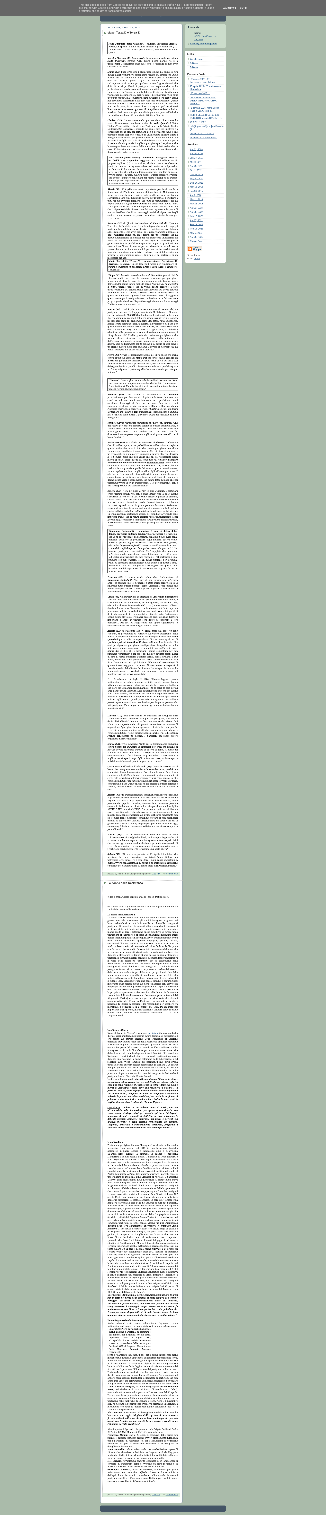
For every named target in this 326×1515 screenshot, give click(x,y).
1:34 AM (156, 1494)
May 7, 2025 (196, 233)
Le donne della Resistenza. (203, 138)
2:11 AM (156, 874)
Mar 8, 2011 (196, 162)
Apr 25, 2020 (196, 212)
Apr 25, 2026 (196, 237)
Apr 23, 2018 (196, 208)
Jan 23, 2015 (196, 191)
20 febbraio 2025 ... (200, 93)
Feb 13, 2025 (196, 229)
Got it (244, 8)
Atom (197, 258)
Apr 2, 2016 (195, 195)
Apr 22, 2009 (196, 149)
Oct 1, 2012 (196, 170)
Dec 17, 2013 (196, 183)
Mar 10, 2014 (196, 187)
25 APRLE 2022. (198, 122)
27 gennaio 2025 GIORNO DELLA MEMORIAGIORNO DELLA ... (203, 101)
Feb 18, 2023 (196, 224)
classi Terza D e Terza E (202, 133)
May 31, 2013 (196, 178)
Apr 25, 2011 (196, 166)
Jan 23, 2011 (196, 158)
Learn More (229, 8)
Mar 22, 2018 (196, 204)
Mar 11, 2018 (196, 199)
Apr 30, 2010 (196, 153)
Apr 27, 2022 (196, 220)
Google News (196, 59)
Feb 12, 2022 (196, 216)
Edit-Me (194, 63)
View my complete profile (203, 44)
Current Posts (197, 241)
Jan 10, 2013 (196, 174)
